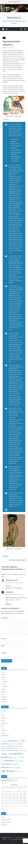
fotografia (11, 748)
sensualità (17, 761)
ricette (22, 757)
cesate (10, 743)
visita (17, 771)
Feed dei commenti (6, 822)
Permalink (22, 582)
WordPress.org (5, 824)
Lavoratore (3, 723)
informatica (9, 750)
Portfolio (3, 677)
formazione (4, 748)
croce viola (3, 746)
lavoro (20, 750)
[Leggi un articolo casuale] (25, 29)
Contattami (4, 699)
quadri (18, 757)
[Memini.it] (3, 29)
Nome (3, 638)
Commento (5, 618)
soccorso (5, 767)
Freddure (5, 556)
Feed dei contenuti (6, 820)
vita (19, 771)
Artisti (2, 715)
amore (19, 741)
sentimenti (21, 761)
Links (2, 694)
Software (3, 692)
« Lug (2, 809)
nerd (2, 728)
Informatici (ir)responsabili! (17, 560)
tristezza (12, 767)
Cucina (3, 720)
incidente (3, 750)
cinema (17, 743)
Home (2, 672)
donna (16, 746)
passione (17, 753)
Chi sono (3, 674)
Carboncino (5, 681)
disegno (12, 746)
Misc (4, 689)
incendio (20, 748)
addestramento (4, 741)
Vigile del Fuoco (5, 735)
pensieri (4, 757)
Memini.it (14, 17)
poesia (15, 757)
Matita (4, 684)
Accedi (2, 817)
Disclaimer (3, 702)
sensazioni (9, 760)
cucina (8, 746)
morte (24, 750)
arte (23, 740)
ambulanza (12, 741)
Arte (2, 713)
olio (11, 754)
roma (2, 761)
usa (15, 767)
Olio (4, 679)
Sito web (3, 653)
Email (3, 646)
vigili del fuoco (8, 770)
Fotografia (5, 686)
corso (21, 744)
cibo (14, 744)
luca (14, 47)
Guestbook (3, 697)
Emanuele (9, 592)
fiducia (20, 746)
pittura (11, 757)
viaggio (18, 767)
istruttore (16, 750)
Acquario (3, 710)
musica (3, 754)
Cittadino (3, 718)
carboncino (5, 744)
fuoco (16, 748)
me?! (4, 37)
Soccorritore (4, 730)
